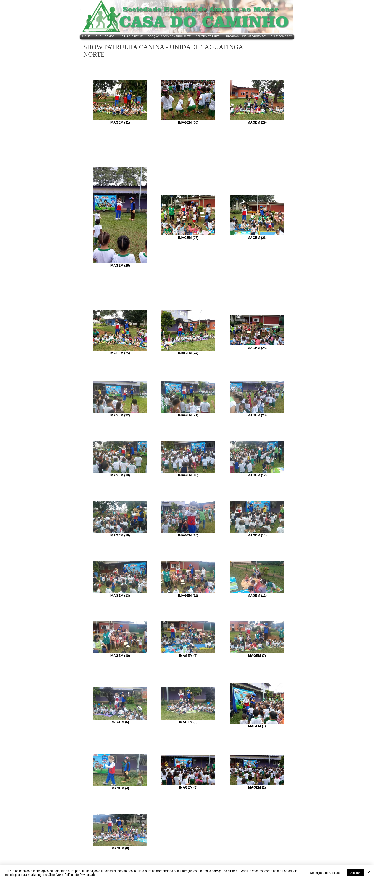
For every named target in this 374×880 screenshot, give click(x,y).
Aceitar (355, 872)
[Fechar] (368, 873)
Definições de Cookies (325, 872)
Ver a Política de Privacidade (76, 874)
